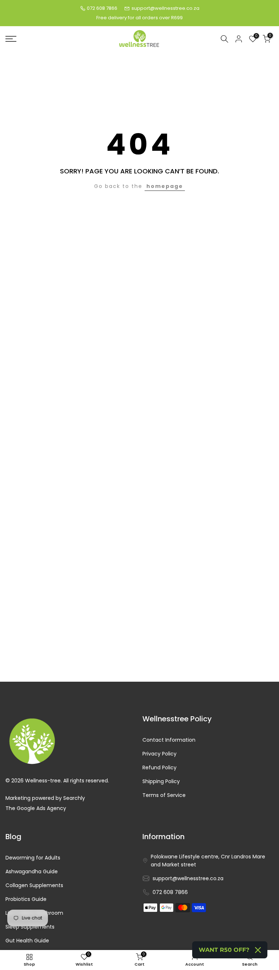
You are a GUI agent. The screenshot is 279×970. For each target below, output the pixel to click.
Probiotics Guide (25, 899)
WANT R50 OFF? (224, 949)
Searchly (74, 798)
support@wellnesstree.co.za (165, 8)
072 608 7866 (102, 8)
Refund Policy (159, 767)
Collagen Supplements (34, 885)
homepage (164, 186)
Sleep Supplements (29, 926)
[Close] (258, 950)
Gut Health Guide (27, 940)
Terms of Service (164, 795)
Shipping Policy (161, 781)
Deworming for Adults (32, 857)
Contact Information (168, 740)
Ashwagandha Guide (31, 871)
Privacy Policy (159, 753)
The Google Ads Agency (35, 808)
